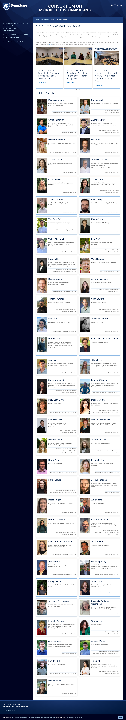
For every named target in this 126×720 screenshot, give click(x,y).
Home (37, 20)
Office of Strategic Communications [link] (74, 717)
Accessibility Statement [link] (49, 717)
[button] (118, 5)
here (50, 44)
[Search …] (112, 5)
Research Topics (45, 20)
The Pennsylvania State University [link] (20, 717)
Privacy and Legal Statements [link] (36, 717)
